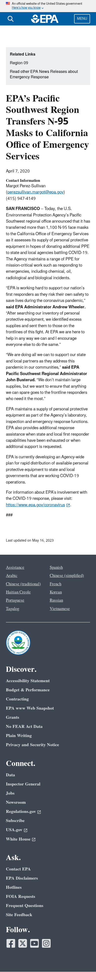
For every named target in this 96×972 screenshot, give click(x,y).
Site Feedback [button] (19, 914)
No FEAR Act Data (24, 726)
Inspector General (23, 784)
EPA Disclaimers (22, 878)
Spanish (56, 567)
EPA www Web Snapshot (30, 708)
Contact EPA (18, 869)
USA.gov (14, 829)
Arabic (11, 575)
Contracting (17, 699)
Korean (56, 592)
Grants (12, 717)
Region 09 (19, 63)
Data (10, 775)
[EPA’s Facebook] (11, 943)
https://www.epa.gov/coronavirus (35, 505)
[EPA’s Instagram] (46, 943)
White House (18, 839)
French (55, 584)
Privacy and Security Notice (32, 744)
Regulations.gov (21, 811)
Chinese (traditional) (23, 584)
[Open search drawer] (10, 18)
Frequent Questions (24, 905)
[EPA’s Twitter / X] (23, 943)
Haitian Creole (18, 592)
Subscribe (15, 820)
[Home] (45, 18)
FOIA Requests (20, 896)
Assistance (15, 567)
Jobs (10, 793)
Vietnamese (60, 608)
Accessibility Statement (28, 680)
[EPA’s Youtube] (34, 943)
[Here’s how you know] (48, 6)
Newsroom (16, 802)
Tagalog (12, 608)
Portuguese (15, 600)
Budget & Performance (28, 690)
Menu (82, 18)
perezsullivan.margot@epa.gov (35, 192)
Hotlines (14, 887)
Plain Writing (19, 735)
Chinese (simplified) (67, 575)
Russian (56, 600)
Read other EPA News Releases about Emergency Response (44, 74)
